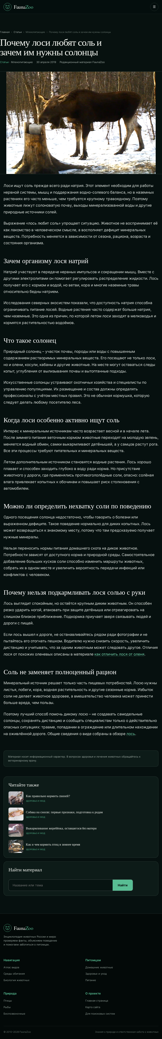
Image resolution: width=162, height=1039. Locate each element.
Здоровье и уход (96, 973)
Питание (90, 980)
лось (130, 734)
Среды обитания (14, 973)
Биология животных (16, 980)
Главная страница (96, 1000)
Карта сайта (92, 1007)
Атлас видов (11, 967)
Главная (5, 32)
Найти (123, 885)
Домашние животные (99, 967)
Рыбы (7, 1007)
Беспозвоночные (14, 1013)
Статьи (18, 32)
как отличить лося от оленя (119, 654)
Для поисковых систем (100, 1013)
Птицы (8, 1000)
